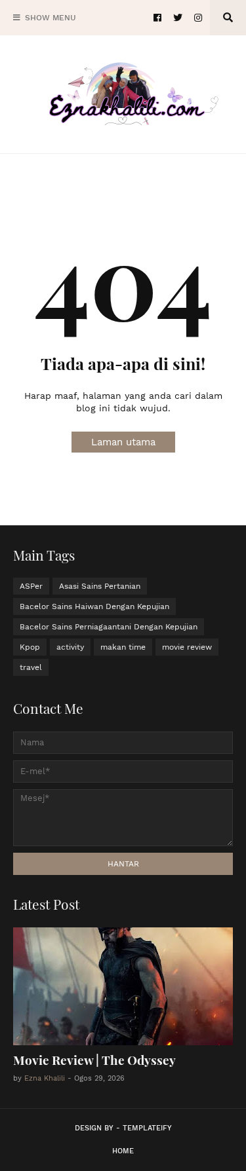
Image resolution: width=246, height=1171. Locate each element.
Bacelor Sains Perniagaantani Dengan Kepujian (108, 626)
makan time (123, 647)
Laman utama (123, 442)
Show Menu (50, 17)
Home (123, 1151)
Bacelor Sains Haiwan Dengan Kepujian (94, 606)
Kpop (30, 647)
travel (31, 667)
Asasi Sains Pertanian (99, 586)
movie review (187, 647)
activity (70, 647)
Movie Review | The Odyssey (94, 1059)
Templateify (147, 1128)
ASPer (31, 586)
